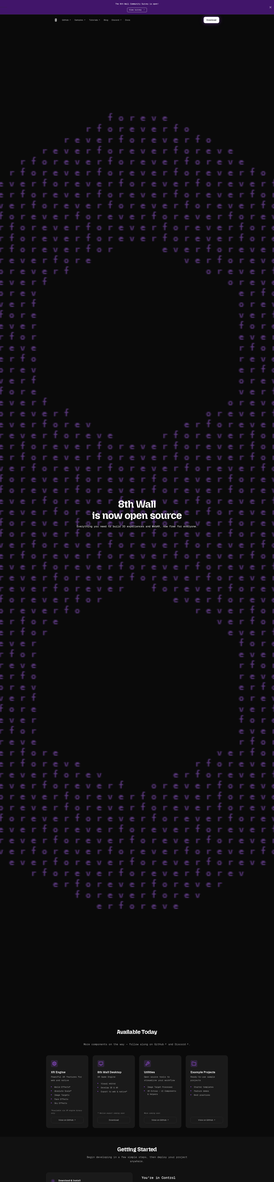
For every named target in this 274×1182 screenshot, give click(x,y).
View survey (136, 10)
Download (211, 20)
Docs (127, 20)
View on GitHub (66, 1120)
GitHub (65, 20)
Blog (106, 20)
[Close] (270, 7)
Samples (78, 20)
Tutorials (93, 20)
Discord (115, 20)
